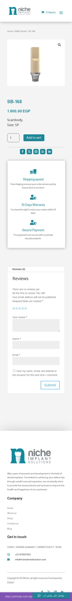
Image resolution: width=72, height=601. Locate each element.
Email (16, 354)
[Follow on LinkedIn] (49, 151)
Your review (19, 317)
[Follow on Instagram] (36, 151)
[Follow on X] (29, 151)
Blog (9, 528)
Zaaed (10, 582)
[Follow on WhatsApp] (42, 151)
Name (16, 338)
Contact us (12, 523)
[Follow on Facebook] (22, 151)
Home (10, 31)
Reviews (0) (18, 269)
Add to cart (33, 137)
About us (11, 513)
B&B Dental (20, 31)
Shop (10, 518)
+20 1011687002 (23, 554)
